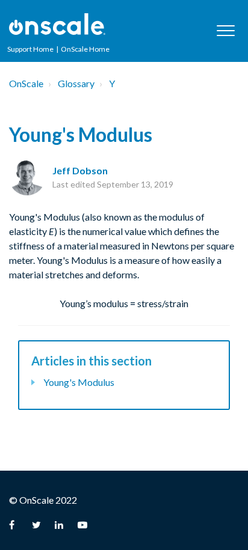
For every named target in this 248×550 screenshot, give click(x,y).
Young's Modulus (78, 382)
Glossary (76, 83)
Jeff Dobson (80, 170)
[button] (225, 30)
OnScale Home (85, 48)
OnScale (26, 83)
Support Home (30, 48)
